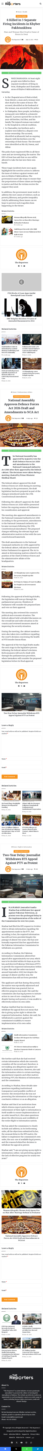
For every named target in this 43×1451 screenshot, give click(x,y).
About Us (12, 1437)
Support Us (25, 1434)
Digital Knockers (31, 1431)
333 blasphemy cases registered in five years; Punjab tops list (31, 373)
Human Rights (21, 16)
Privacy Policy (35, 1434)
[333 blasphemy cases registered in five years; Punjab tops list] (31, 364)
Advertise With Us (14, 1434)
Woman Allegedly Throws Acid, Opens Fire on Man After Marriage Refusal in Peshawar (26, 220)
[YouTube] (24, 266)
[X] (21, 266)
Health (25, 12)
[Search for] (41, 4)
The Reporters (16, 39)
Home (19, 12)
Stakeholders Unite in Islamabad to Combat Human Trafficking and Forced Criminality (10, 349)
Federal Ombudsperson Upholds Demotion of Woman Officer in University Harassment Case (10, 374)
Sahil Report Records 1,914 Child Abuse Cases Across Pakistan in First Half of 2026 (27, 231)
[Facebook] (19, 266)
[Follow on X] (21, 39)
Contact (27, 1437)
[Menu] (3, 4)
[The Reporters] (13, 3)
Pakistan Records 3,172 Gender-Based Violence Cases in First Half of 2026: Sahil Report (31, 349)
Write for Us (20, 1437)
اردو (33, 1437)
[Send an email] (22, 39)
